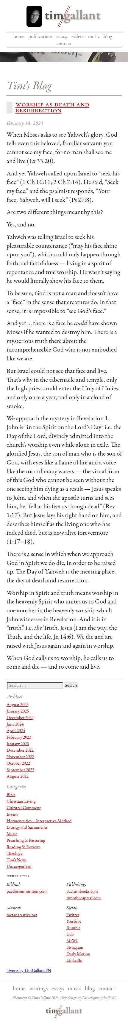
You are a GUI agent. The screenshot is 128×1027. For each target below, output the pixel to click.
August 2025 (18, 705)
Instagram (74, 947)
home (18, 36)
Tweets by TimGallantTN (29, 970)
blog (108, 36)
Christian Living (21, 801)
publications (40, 36)
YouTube (73, 921)
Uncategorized (19, 866)
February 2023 (19, 737)
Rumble (73, 928)
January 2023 (18, 744)
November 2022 (20, 757)
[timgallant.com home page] (64, 1011)
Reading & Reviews (23, 847)
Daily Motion (78, 954)
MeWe (72, 941)
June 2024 (15, 724)
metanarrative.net (22, 915)
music (94, 36)
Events (12, 814)
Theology (14, 853)
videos (78, 36)
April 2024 (16, 731)
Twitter (72, 915)
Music (12, 834)
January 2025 (18, 711)
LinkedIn (74, 960)
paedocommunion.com (27, 891)
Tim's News (16, 860)
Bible (11, 795)
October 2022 (18, 763)
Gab (70, 934)
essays (62, 36)
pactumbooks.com (82, 891)
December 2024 (20, 718)
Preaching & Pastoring (26, 840)
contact (64, 43)
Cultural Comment (24, 808)
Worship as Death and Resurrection (52, 107)
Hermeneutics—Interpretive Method (39, 821)
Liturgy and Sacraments (27, 827)
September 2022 (20, 770)
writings (38, 989)
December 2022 (20, 750)
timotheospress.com (83, 898)
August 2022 (18, 776)
